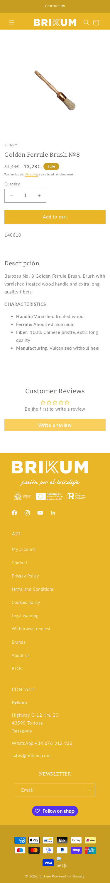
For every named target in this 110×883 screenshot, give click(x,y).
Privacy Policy (25, 575)
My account (23, 549)
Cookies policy (26, 602)
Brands (19, 642)
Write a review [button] (55, 425)
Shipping (31, 174)
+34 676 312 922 (53, 743)
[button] (11, 22)
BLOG (17, 668)
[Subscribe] (88, 790)
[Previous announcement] (10, 6)
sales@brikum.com (31, 755)
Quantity (12, 184)
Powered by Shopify (68, 876)
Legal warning (25, 615)
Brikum (11, 144)
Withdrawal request (31, 628)
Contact (19, 562)
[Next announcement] (99, 6)
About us (21, 655)
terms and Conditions (33, 589)
